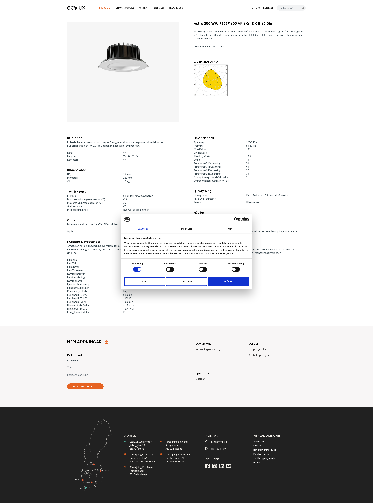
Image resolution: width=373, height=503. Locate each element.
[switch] (170, 269)
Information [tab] (186, 229)
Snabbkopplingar (259, 355)
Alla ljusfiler (258, 441)
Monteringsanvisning (208, 349)
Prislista (257, 445)
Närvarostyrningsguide (264, 449)
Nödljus (257, 462)
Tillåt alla (228, 281)
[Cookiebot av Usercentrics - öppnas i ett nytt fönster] (236, 219)
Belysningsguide (125, 7)
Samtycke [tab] (143, 229)
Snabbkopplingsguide (264, 458)
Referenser (158, 7)
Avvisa (144, 281)
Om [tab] (230, 229)
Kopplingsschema (259, 349)
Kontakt (268, 7)
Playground (176, 7)
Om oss (256, 7)
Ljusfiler (200, 379)
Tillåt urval (186, 281)
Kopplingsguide (261, 454)
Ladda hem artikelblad (85, 386)
